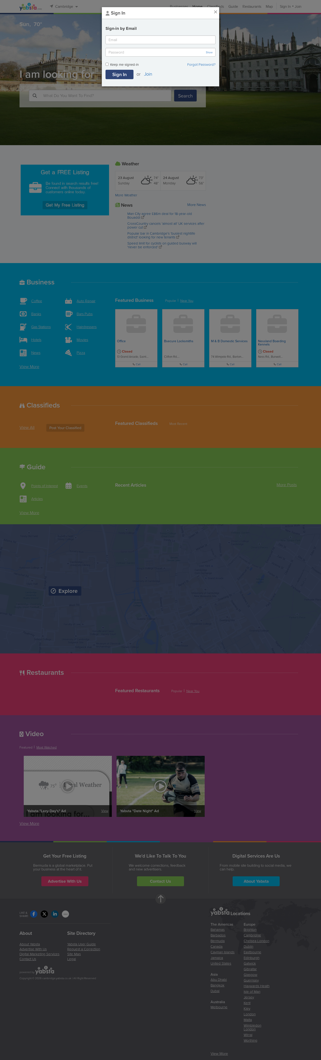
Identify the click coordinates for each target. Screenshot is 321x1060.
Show (209, 52)
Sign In (119, 74)
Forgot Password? (201, 64)
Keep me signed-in (124, 65)
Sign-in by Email (121, 28)
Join (148, 73)
